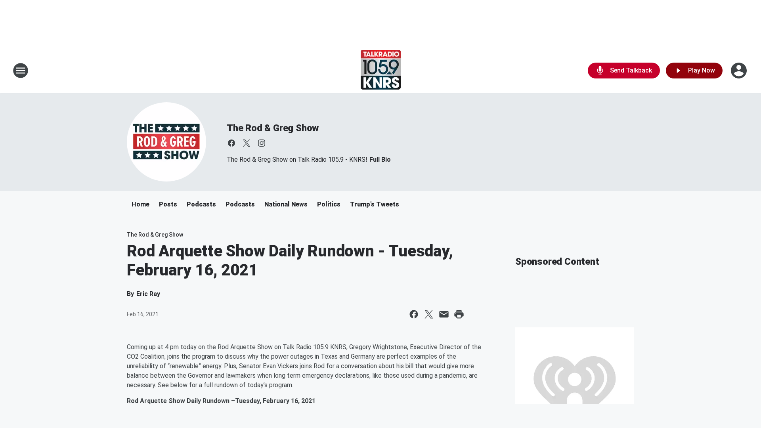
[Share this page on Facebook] (413, 314)
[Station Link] (381, 70)
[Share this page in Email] (443, 314)
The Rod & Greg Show (273, 128)
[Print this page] (459, 314)
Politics (328, 204)
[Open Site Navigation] (21, 70)
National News (286, 204)
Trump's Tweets (374, 204)
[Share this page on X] (428, 314)
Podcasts (201, 204)
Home (140, 204)
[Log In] (739, 70)
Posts (168, 204)
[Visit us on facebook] (231, 143)
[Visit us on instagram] (261, 143)
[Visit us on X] (246, 143)
